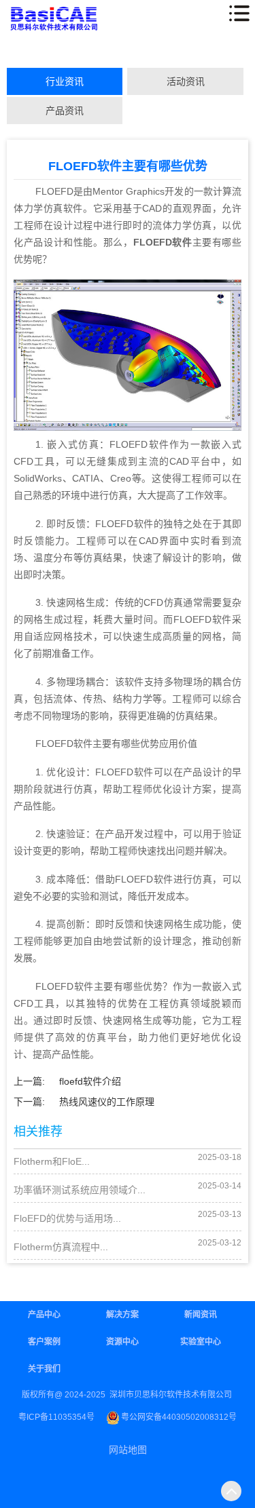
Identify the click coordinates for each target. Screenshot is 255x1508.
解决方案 (122, 1314)
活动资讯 (186, 81)
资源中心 (122, 1342)
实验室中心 (200, 1342)
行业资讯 (65, 81)
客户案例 (44, 1342)
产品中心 (44, 1314)
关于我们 (44, 1369)
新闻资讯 (200, 1314)
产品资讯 (65, 110)
